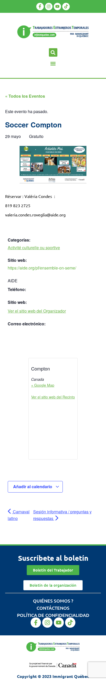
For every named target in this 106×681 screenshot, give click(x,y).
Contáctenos (53, 608)
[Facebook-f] (40, 6)
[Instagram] (48, 6)
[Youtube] (57, 6)
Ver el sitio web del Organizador (37, 311)
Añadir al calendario (33, 486)
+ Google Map (42, 385)
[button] (53, 52)
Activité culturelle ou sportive (34, 248)
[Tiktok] (66, 6)
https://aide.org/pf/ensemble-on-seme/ (42, 268)
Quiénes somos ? (53, 601)
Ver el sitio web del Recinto (53, 396)
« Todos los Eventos (25, 96)
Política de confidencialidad (53, 615)
